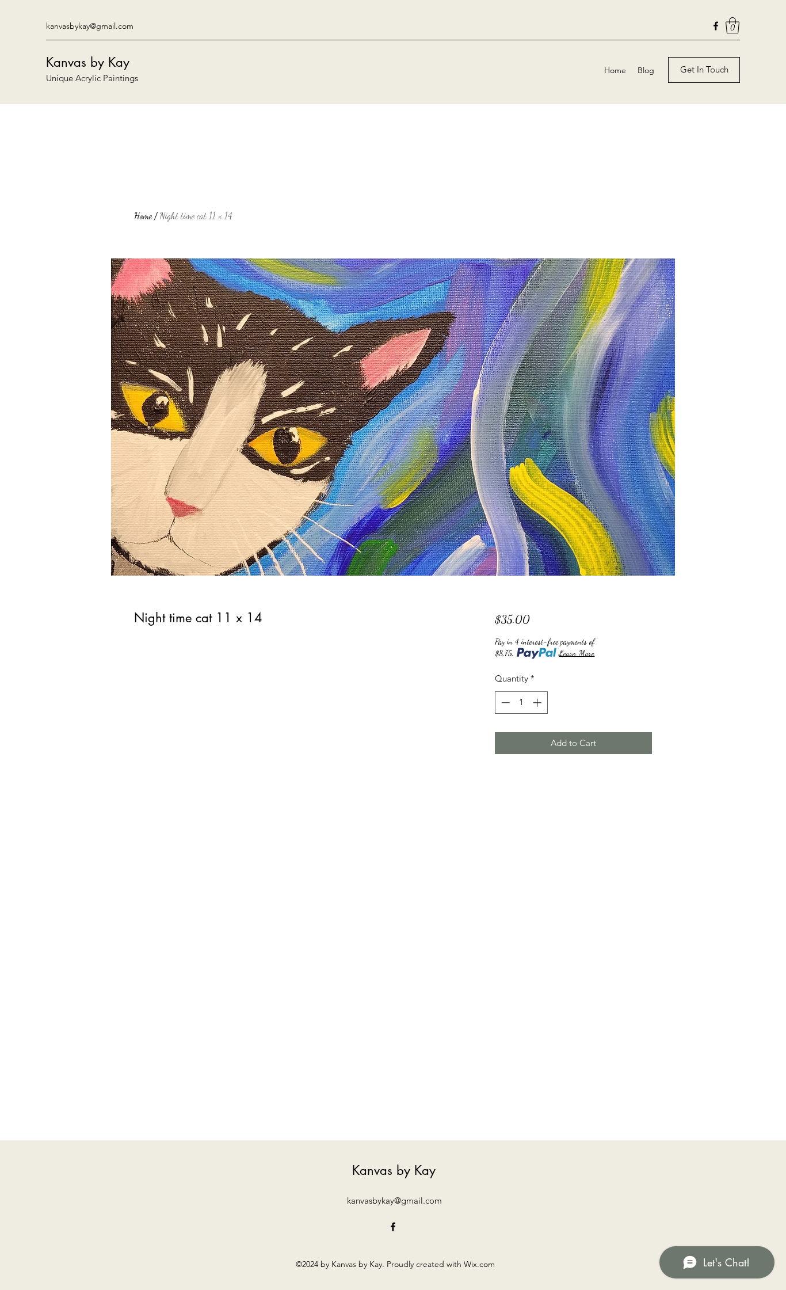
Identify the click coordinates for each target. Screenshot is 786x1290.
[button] (732, 25)
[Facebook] (716, 26)
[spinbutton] (521, 702)
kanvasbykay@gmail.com (89, 26)
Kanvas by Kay (87, 62)
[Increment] (538, 702)
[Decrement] (504, 702)
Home (143, 215)
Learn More (576, 653)
